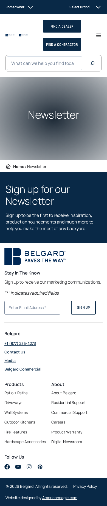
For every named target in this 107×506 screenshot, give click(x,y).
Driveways (13, 402)
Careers (58, 422)
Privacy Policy (85, 486)
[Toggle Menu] (99, 35)
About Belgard (63, 392)
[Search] (92, 63)
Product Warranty (66, 432)
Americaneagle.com (59, 497)
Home (18, 166)
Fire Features (15, 432)
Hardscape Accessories (25, 441)
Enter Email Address (25, 307)
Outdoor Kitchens (19, 422)
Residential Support (68, 402)
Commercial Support (69, 412)
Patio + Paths (15, 392)
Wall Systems (16, 412)
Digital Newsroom (66, 441)
